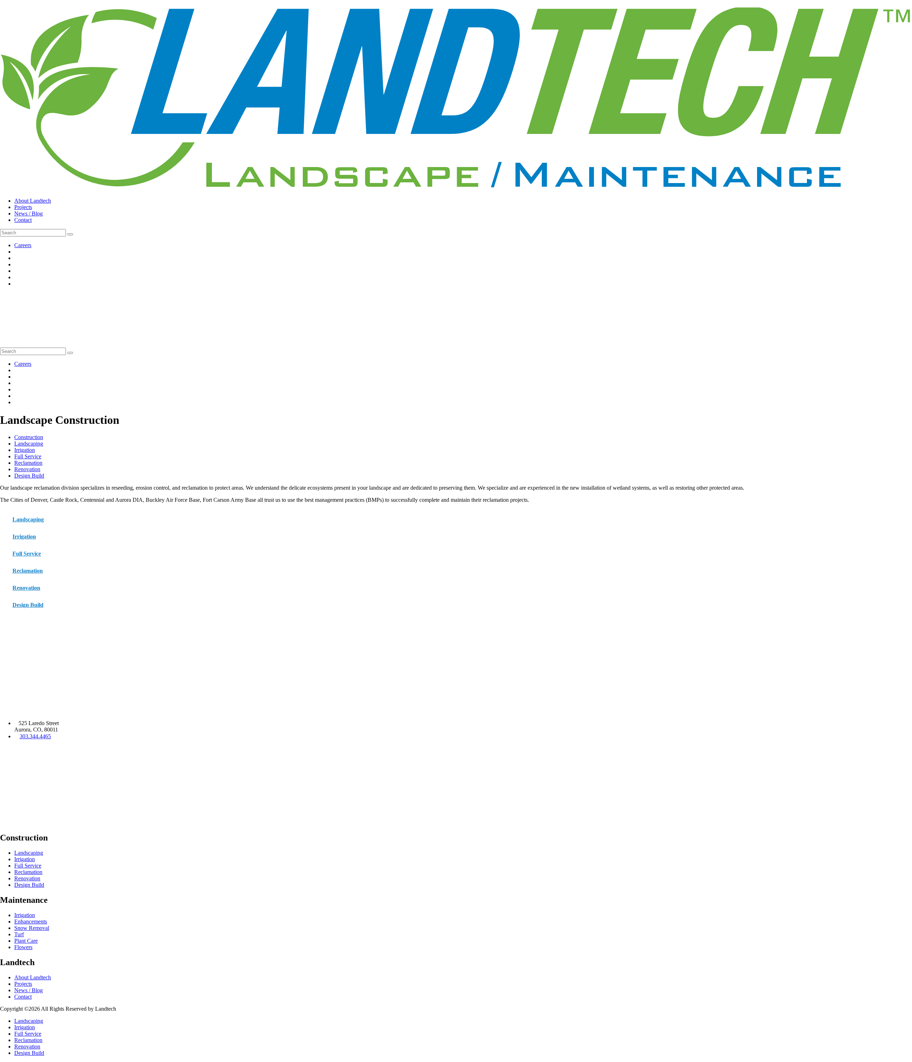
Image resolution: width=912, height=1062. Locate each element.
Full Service (27, 456)
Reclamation (28, 463)
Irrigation (24, 450)
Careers (22, 245)
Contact (23, 220)
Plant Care (26, 941)
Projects (23, 207)
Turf (19, 934)
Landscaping (28, 444)
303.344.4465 (35, 736)
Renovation (27, 469)
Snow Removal (31, 928)
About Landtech (32, 201)
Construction (28, 437)
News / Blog (28, 213)
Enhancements (30, 921)
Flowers (23, 947)
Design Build (29, 476)
